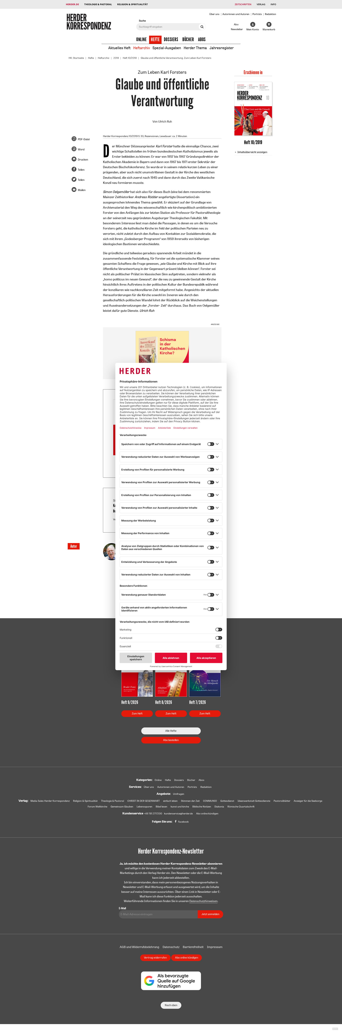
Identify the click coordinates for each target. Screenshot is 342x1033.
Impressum (214, 947)
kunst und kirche (180, 806)
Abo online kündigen (207, 813)
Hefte (155, 40)
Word (81, 149)
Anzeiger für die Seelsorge (308, 800)
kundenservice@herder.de (178, 813)
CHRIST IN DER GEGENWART (143, 800)
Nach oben (171, 1005)
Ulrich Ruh (165, 121)
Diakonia (219, 806)
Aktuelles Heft (119, 47)
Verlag (261, 4)
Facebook (183, 821)
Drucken (83, 159)
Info (273, 4)
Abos (202, 40)
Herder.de (72, 4)
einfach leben (170, 800)
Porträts (257, 14)
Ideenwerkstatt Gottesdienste (254, 800)
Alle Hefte (171, 731)
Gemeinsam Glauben (122, 806)
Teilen (81, 170)
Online (141, 40)
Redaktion (270, 14)
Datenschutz (171, 947)
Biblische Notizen (201, 806)
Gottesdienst (227, 800)
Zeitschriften (243, 4)
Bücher (188, 40)
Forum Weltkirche (97, 806)
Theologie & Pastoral (98, 4)
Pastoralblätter (282, 800)
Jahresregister (221, 47)
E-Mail (122, 908)
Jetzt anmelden (210, 914)
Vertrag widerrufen (155, 957)
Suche (142, 20)
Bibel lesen (161, 806)
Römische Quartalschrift (241, 806)
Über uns (214, 14)
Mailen (82, 190)
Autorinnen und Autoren (235, 14)
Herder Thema (195, 47)
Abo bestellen (171, 740)
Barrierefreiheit (193, 947)
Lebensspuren (144, 806)
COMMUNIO (210, 800)
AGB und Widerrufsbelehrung (139, 947)
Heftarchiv (141, 47)
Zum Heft (137, 713)
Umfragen (178, 794)
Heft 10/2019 (130, 58)
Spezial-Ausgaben (166, 47)
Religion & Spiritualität (132, 4)
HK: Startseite (76, 58)
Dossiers (171, 40)
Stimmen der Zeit (190, 800)
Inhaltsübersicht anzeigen (252, 152)
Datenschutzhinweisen (203, 901)
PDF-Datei (84, 139)
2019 (116, 58)
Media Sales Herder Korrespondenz (50, 800)
